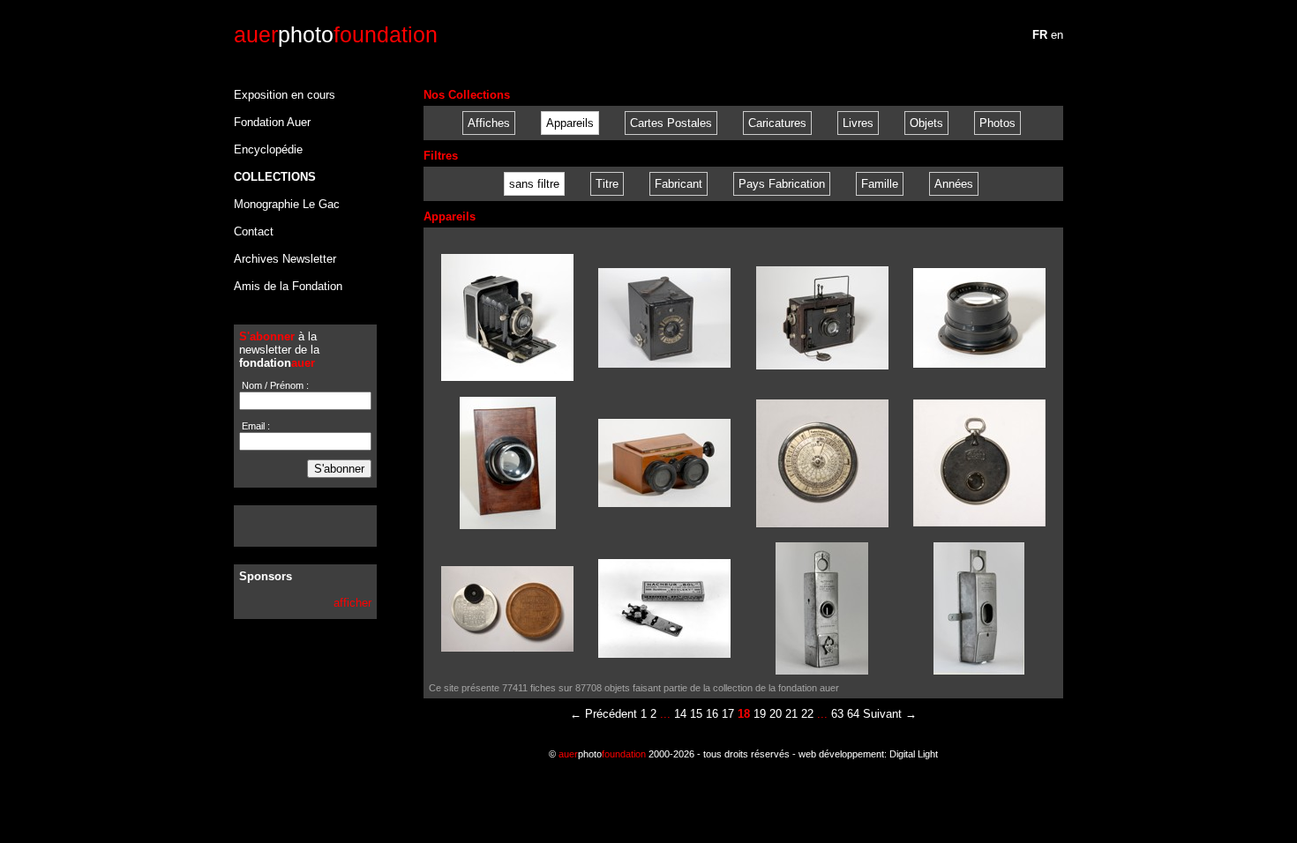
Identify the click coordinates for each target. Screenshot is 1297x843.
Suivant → (890, 713)
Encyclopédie (268, 149)
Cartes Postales (671, 123)
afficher (352, 602)
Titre (607, 183)
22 (807, 713)
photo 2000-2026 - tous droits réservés (674, 754)
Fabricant (678, 183)
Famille (879, 183)
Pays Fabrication (781, 183)
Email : (254, 426)
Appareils (570, 123)
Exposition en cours (284, 94)
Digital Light (913, 754)
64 (853, 713)
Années (953, 183)
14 (680, 713)
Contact (254, 231)
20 (775, 713)
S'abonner (339, 468)
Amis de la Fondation (288, 286)
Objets (926, 123)
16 (712, 713)
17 (728, 713)
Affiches (489, 123)
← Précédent (603, 713)
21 (791, 713)
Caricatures (777, 123)
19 (759, 713)
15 (696, 713)
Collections (275, 176)
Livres (858, 123)
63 (837, 713)
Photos (997, 123)
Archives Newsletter (285, 258)
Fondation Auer (272, 122)
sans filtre (534, 183)
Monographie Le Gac (287, 204)
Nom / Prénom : (274, 385)
